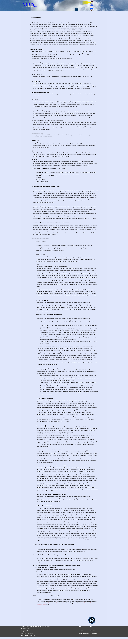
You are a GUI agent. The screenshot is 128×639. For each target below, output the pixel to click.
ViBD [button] (28, 4)
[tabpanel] (64, 314)
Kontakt (92, 626)
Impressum (92, 630)
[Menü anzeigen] (76, 9)
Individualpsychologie (84, 633)
